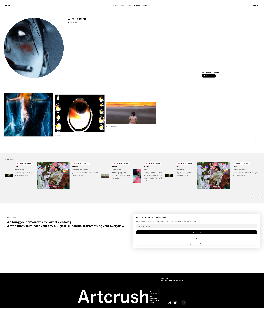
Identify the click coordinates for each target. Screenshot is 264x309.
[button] (246, 5)
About (129, 5)
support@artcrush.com (179, 280)
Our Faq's (145, 5)
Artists (122, 5)
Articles (151, 291)
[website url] (76, 50)
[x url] (68, 50)
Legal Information (153, 297)
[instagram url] (71, 50)
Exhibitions (137, 5)
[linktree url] (73, 50)
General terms (153, 294)
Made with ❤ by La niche (154, 301)
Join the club (255, 5)
